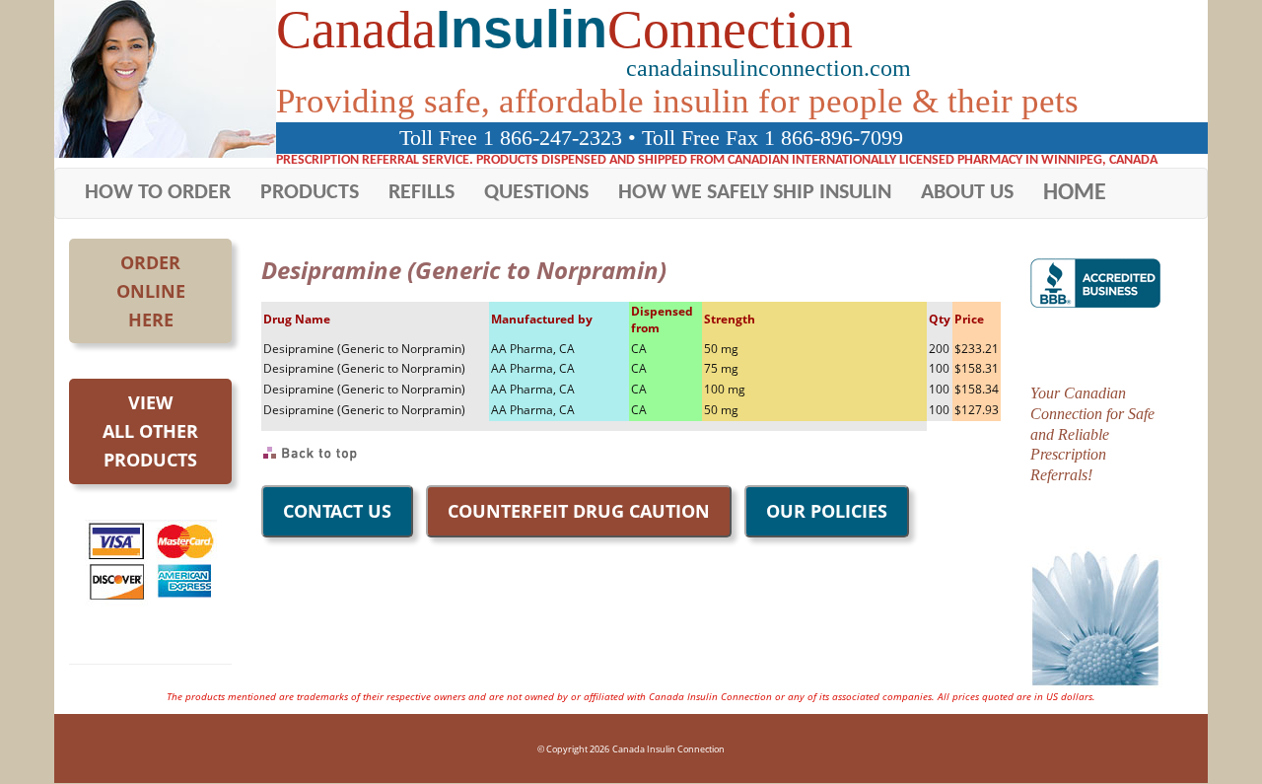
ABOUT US (967, 192)
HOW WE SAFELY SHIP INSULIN (754, 192)
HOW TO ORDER (158, 192)
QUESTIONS (536, 192)
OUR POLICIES (826, 511)
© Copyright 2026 (573, 749)
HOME (1074, 193)
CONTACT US (337, 511)
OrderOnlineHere (150, 290)
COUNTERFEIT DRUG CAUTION (579, 511)
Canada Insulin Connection (668, 749)
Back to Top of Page (311, 454)
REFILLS (421, 192)
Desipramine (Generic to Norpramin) (364, 348)
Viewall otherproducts (150, 431)
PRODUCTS (309, 192)
